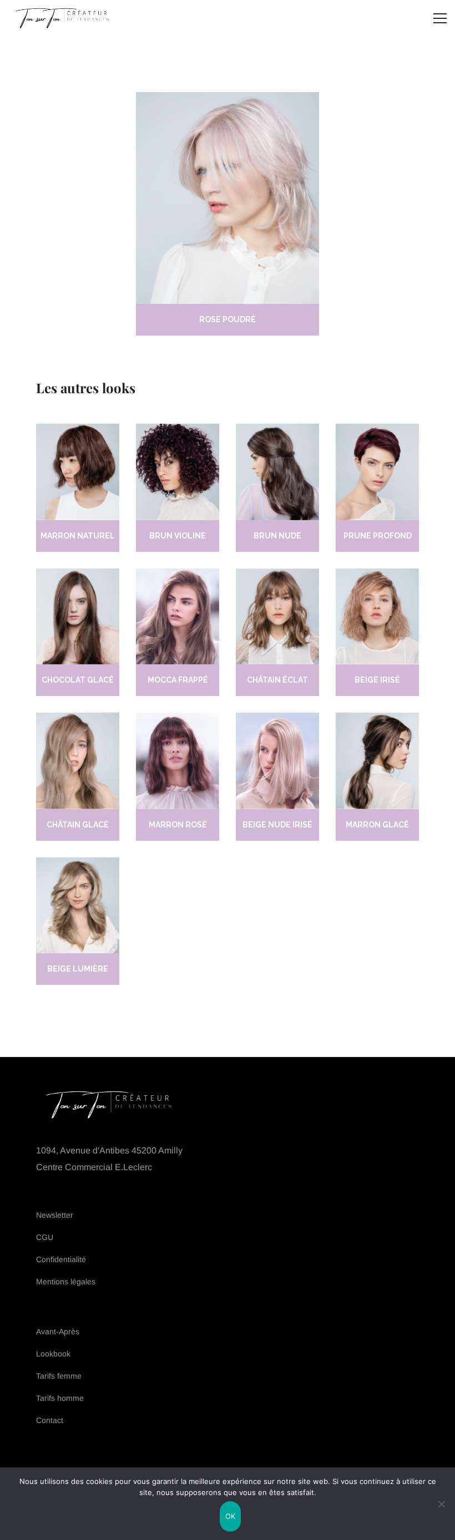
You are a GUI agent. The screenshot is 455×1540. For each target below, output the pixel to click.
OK (230, 1516)
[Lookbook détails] (77, 472)
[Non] (441, 1503)
